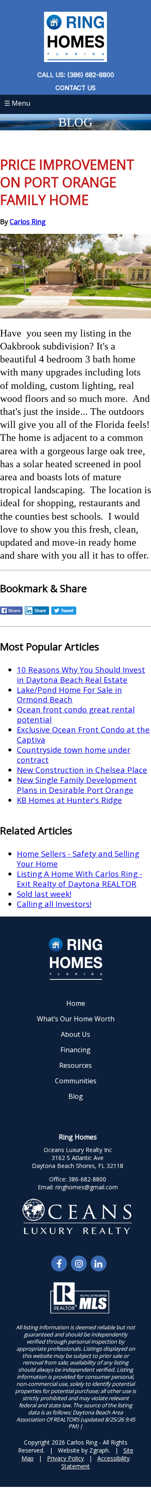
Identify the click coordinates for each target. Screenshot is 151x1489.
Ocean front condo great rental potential (76, 714)
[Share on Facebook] (11, 613)
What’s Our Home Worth (76, 1018)
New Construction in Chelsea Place (82, 769)
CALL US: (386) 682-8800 (75, 75)
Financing (75, 1049)
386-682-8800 (87, 1179)
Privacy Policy (65, 1458)
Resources (75, 1065)
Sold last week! (44, 893)
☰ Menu (17, 103)
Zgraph (99, 1450)
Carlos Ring (28, 221)
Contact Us (75, 88)
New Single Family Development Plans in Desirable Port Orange (77, 784)
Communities (75, 1080)
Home (75, 1003)
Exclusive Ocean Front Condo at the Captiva (83, 734)
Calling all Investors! (54, 904)
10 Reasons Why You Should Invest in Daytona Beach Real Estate (81, 674)
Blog (75, 1096)
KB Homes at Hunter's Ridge (69, 800)
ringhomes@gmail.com (86, 1187)
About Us (75, 1034)
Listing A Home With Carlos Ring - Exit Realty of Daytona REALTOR (79, 878)
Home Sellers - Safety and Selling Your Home (78, 858)
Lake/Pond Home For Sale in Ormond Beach (69, 694)
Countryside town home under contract (73, 754)
